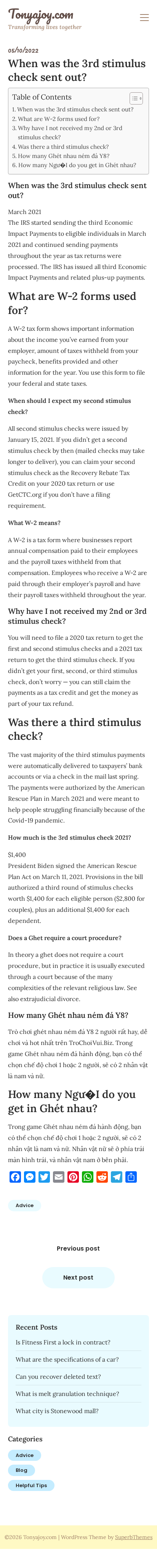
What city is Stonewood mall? (57, 1411)
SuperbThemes (133, 1537)
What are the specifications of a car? (67, 1359)
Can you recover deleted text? (58, 1376)
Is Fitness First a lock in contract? (63, 1342)
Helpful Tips (31, 1485)
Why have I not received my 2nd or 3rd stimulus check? (70, 132)
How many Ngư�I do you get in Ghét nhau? (77, 165)
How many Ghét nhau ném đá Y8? (63, 155)
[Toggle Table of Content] (132, 98)
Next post (78, 1277)
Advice (25, 1205)
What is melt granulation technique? (67, 1393)
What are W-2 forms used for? (58, 118)
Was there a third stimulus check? (63, 146)
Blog (21, 1470)
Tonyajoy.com (40, 14)
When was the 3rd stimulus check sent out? (75, 109)
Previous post (78, 1248)
